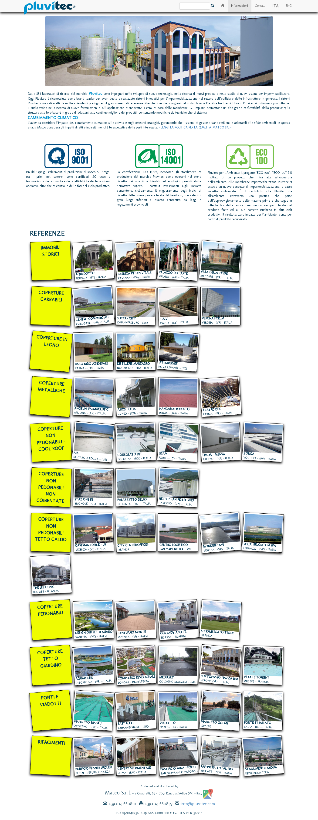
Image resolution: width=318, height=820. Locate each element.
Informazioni (239, 6)
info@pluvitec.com (197, 803)
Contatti (260, 6)
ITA (275, 5)
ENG (289, 6)
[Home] (50, 6)
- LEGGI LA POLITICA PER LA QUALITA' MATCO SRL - (195, 127)
